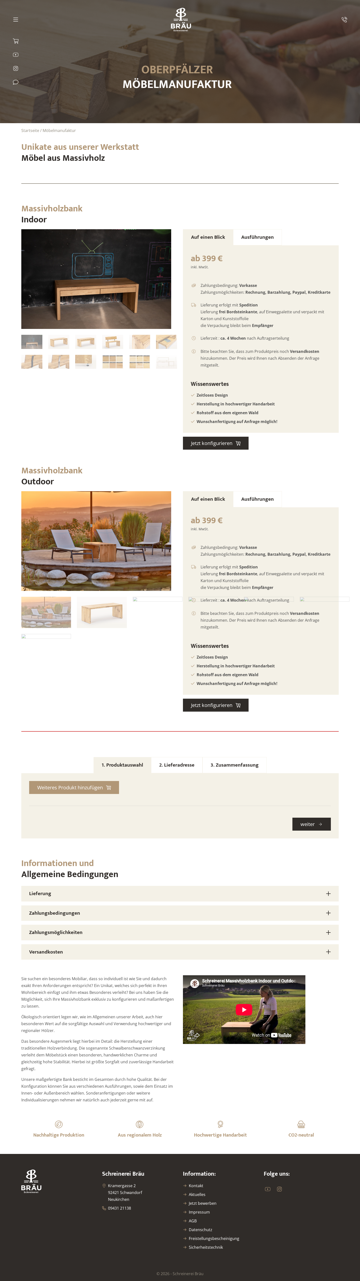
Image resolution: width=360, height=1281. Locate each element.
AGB (193, 1221)
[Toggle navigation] (17, 19)
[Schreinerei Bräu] (181, 19)
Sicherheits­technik (206, 1247)
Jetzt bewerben (202, 1203)
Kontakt (196, 1185)
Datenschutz (200, 1229)
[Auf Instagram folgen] (16, 68)
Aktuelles (197, 1194)
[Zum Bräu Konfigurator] (16, 41)
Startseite (30, 130)
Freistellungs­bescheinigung (214, 1238)
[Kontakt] (16, 82)
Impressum (199, 1212)
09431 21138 (119, 1208)
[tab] (208, 237)
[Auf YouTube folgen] (16, 55)
